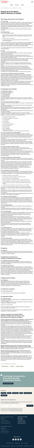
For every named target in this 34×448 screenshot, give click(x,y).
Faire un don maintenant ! (8, 383)
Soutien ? (17, 4)
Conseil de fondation (19, 366)
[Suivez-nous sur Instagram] (16, 439)
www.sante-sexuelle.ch (22, 423)
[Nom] (13, 406)
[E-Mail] (22, 406)
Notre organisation (5, 366)
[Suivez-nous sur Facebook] (13, 439)
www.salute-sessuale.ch (5, 432)
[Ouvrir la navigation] (32, 1)
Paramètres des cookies (28, 445)
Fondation (12, 366)
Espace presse (4, 395)
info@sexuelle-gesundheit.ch (6, 421)
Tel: (4, 420)
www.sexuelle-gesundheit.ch (5, 423)
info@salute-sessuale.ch (5, 431)
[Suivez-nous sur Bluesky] (18, 439)
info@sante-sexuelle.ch (22, 421)
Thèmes (11, 4)
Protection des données (5, 445)
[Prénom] (5, 406)
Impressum (13, 445)
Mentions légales (19, 445)
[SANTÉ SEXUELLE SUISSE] (4, 2)
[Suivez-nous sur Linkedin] (21, 439)
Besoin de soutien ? (10, 443)
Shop (22, 443)
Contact (22, 4)
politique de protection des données (16, 410)
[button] (32, 446)
